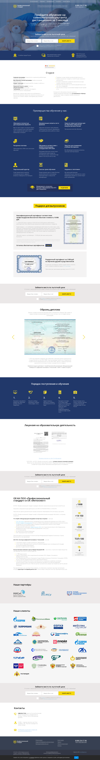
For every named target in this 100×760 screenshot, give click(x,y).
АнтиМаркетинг (83, 752)
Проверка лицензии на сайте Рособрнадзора (50, 458)
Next (84, 337)
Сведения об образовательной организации (45, 742)
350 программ (66, 266)
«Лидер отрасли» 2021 (35, 527)
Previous (13, 337)
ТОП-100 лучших (20, 521)
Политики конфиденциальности (50, 46)
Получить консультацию (63, 744)
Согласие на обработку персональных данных (52, 753)
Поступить (58, 1)
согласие (43, 45)
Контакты (59, 745)
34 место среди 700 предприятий (24, 523)
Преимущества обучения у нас (42, 744)
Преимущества (50, 1)
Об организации (34, 1)
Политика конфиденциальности (52, 751)
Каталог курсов (66, 1)
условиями (31, 757)
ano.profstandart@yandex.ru (25, 731)
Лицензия (42, 1)
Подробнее (64, 188)
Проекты (59, 742)
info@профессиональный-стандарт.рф (27, 729)
